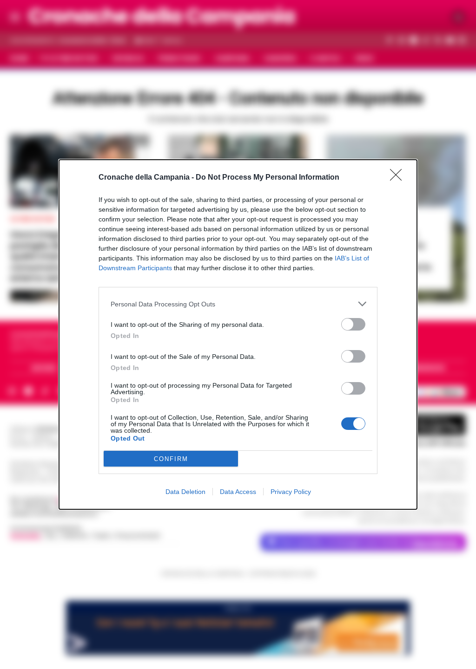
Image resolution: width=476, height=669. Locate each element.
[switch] (353, 324)
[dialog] (238, 334)
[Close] (399, 178)
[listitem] (238, 304)
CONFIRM (171, 458)
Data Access (238, 491)
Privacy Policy (291, 491)
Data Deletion (185, 491)
